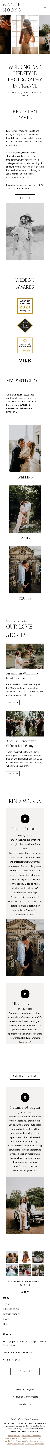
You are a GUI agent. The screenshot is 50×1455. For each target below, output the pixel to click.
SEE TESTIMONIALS (25, 1076)
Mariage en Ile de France (31, 1436)
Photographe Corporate (15, 1444)
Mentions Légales (25, 1389)
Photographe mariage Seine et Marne (19, 1438)
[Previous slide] (2, 34)
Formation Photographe (35, 1444)
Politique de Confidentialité (25, 1396)
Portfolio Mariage (11, 1313)
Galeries (7, 1319)
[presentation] (25, 656)
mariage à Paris (14, 1436)
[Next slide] (48, 34)
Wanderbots (25, 1404)
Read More (13, 703)
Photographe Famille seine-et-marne (30, 1441)
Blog (5, 1324)
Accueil (7, 1303)
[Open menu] (45, 7)
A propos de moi (11, 1308)
